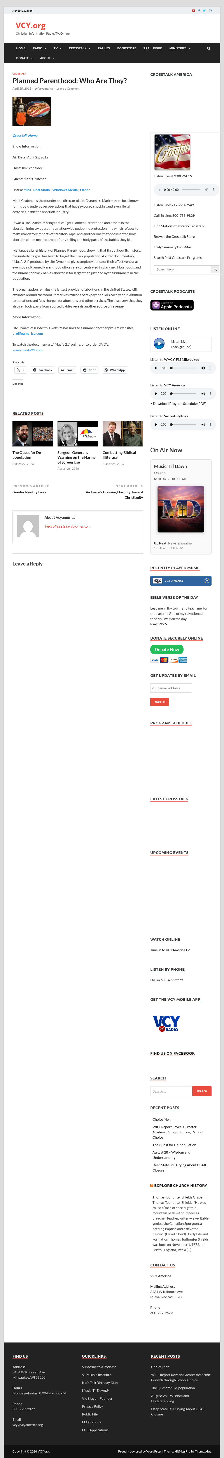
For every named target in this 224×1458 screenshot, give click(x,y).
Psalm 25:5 (158, 624)
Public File (90, 1414)
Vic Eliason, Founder (97, 1398)
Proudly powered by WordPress (140, 1451)
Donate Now (167, 649)
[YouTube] (193, 10)
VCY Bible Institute (96, 1375)
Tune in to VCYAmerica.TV (170, 950)
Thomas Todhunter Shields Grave (177, 1197)
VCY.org (31, 25)
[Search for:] (181, 1091)
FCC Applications (95, 1430)
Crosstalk (78, 48)
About (45, 58)
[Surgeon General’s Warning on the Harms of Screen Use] (78, 447)
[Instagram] (210, 10)
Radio (37, 48)
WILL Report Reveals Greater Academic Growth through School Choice (177, 1132)
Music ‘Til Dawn (95, 1390)
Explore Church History (180, 1185)
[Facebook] (199, 10)
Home (20, 48)
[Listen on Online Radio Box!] (207, 581)
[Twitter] (204, 10)
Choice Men (161, 1119)
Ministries (177, 48)
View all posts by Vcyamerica (68, 526)
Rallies (104, 48)
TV (56, 48)
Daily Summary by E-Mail (173, 247)
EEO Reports (92, 1422)
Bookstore (126, 48)
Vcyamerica (45, 88)
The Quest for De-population (27, 455)
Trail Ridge (153, 48)
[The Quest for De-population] (32, 447)
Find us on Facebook (172, 1053)
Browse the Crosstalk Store (174, 236)
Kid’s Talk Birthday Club (100, 1382)
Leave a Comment (67, 88)
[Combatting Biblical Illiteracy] (123, 447)
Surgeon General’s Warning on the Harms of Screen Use (76, 457)
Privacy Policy (92, 1406)
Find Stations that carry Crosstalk (179, 226)
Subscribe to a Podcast (99, 1367)
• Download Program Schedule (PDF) (178, 403)
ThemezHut (203, 1451)
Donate (22, 58)
